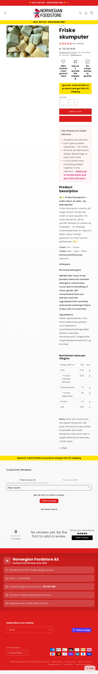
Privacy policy (70, 662)
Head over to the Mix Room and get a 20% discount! (75, 175)
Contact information (83, 664)
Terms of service (85, 662)
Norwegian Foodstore (24, 662)
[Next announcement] (93, 3)
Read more (76, 55)
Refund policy (57, 662)
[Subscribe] (49, 630)
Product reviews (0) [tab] (28, 480)
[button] (5, 13)
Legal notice (68, 664)
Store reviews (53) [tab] (70, 480)
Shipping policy (54, 664)
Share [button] (64, 448)
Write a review (49, 500)
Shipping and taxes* (68, 52)
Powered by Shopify (41, 662)
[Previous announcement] (5, 3)
